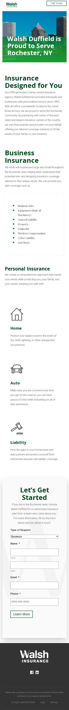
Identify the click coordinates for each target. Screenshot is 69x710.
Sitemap (53, 702)
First (13, 558)
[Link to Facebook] (32, 672)
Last (13, 571)
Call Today (56, 3)
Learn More (21, 614)
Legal (42, 702)
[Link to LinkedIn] (37, 672)
